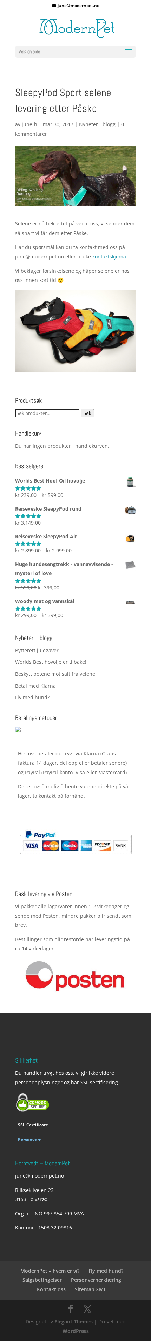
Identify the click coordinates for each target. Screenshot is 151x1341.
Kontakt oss (51, 1289)
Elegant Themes (73, 1321)
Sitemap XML (90, 1289)
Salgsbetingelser (42, 1279)
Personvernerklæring (96, 1279)
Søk (87, 413)
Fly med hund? (32, 697)
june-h (29, 124)
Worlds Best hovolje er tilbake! (50, 662)
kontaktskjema (109, 256)
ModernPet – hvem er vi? (49, 1270)
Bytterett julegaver (37, 650)
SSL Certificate (33, 1125)
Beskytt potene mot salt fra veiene (55, 673)
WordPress (76, 1331)
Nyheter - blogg (97, 124)
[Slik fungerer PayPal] (76, 860)
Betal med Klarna (35, 685)
